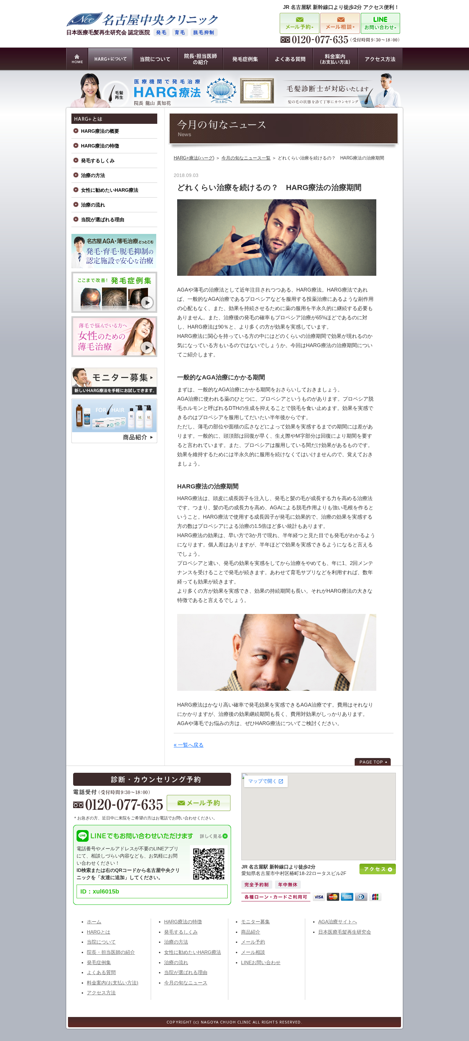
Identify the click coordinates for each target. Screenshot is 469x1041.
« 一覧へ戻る (189, 745)
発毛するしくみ (98, 160)
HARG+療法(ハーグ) (194, 158)
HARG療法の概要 (100, 131)
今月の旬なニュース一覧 (246, 158)
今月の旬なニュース (185, 982)
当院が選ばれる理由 (102, 219)
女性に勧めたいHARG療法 (109, 190)
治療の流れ (93, 205)
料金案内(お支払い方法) (112, 982)
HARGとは (98, 932)
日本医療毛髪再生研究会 (344, 932)
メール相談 (253, 952)
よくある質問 (101, 972)
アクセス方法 (101, 992)
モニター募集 (255, 921)
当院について (101, 942)
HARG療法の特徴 (100, 146)
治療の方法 (93, 175)
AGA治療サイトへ (337, 921)
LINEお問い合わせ (261, 962)
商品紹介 (250, 932)
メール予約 (253, 942)
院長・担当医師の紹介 (111, 952)
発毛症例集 (99, 962)
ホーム (94, 921)
